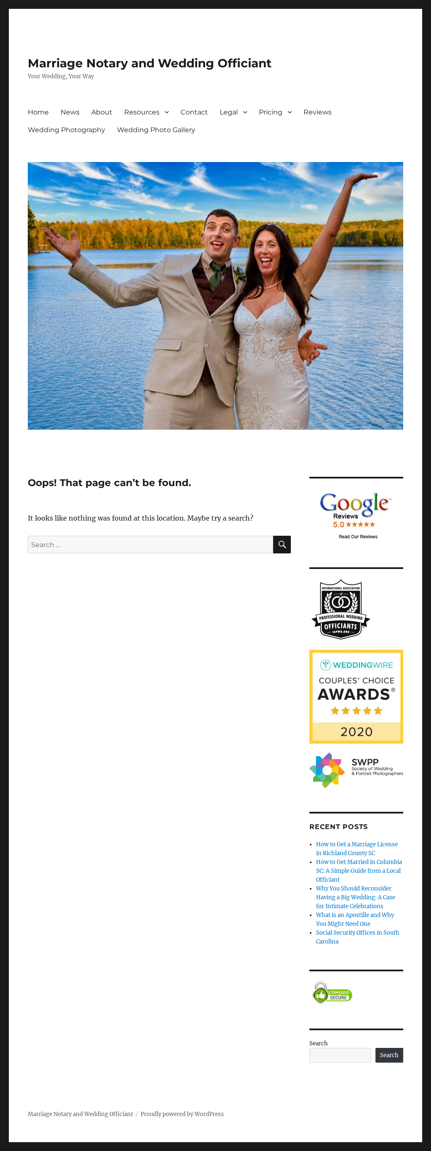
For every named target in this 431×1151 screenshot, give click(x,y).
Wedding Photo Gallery (156, 130)
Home (38, 112)
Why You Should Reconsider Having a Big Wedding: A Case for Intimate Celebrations (355, 897)
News (70, 112)
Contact (194, 112)
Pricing (270, 112)
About (101, 112)
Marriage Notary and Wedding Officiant (149, 63)
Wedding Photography (66, 130)
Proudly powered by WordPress (182, 1114)
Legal (229, 112)
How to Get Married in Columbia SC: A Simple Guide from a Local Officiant (359, 871)
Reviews (317, 112)
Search (318, 1043)
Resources (142, 112)
